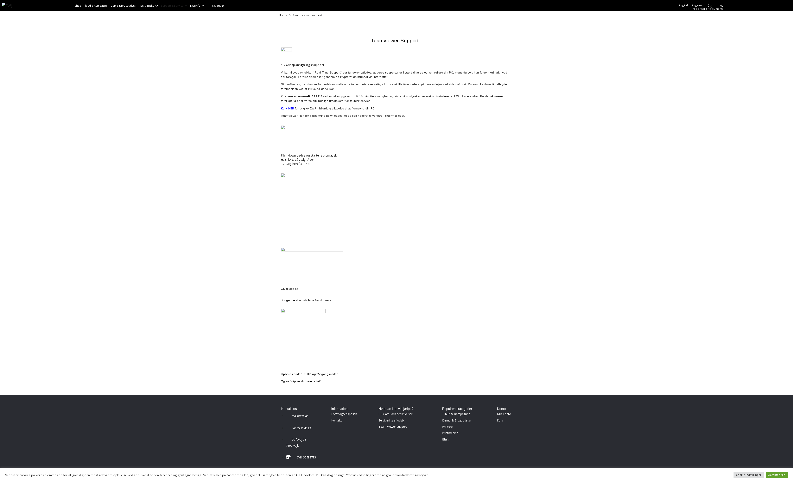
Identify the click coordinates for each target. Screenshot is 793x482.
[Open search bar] (710, 5)
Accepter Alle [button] (776, 475)
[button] (149, 5)
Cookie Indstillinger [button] (748, 475)
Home (283, 15)
